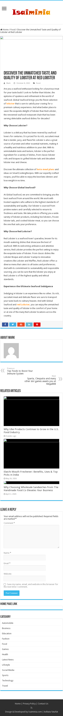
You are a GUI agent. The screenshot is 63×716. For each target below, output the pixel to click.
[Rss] (31, 708)
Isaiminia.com (35, 711)
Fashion (5, 638)
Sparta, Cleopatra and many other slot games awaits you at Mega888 (40, 380)
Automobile (7, 623)
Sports (5, 675)
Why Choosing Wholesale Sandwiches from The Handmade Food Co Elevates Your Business (31, 489)
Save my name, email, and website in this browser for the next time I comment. (31, 585)
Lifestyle (6, 665)
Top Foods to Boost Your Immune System (20, 371)
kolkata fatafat (51, 711)
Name (7, 553)
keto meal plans (45, 169)
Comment (9, 523)
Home (5, 29)
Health (5, 654)
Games (5, 649)
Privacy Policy (29, 703)
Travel (5, 685)
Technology (7, 680)
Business (6, 628)
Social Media (8, 670)
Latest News (8, 659)
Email (7, 563)
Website (7, 574)
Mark (8, 83)
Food (12, 29)
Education (6, 633)
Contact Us (43, 703)
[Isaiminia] (31, 12)
